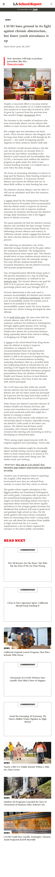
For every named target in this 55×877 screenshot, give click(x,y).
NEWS (8, 20)
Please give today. (15, 64)
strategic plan (10, 281)
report (9, 200)
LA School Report (27, 4)
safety (44, 450)
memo (9, 342)
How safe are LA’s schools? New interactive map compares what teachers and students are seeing (27, 467)
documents (29, 115)
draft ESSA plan (17, 317)
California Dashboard (29, 298)
